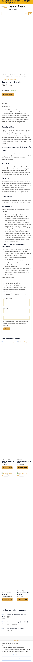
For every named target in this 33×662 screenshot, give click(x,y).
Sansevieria (10, 77)
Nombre (6, 308)
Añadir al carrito (7, 95)
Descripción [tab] (5, 103)
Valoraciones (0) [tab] (6, 106)
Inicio (3, 75)
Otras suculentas (6, 79)
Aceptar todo (16, 655)
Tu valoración (8, 298)
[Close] (31, 642)
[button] (26, 14)
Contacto (16, 640)
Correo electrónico (8, 315)
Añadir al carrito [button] (7, 467)
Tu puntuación (8, 294)
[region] (16, 651)
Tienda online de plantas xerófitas (13, 75)
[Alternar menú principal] (3, 13)
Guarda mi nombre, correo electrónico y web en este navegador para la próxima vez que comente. (15, 323)
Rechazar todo (16, 659)
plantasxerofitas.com (17, 6)
